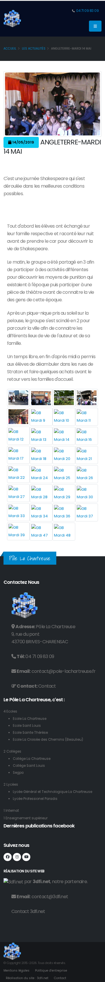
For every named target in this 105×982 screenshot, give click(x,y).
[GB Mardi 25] (63, 474)
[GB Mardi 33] (18, 512)
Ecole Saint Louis (27, 725)
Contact (47, 686)
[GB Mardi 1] (18, 398)
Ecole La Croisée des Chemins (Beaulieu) (48, 739)
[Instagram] (17, 857)
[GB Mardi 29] (63, 493)
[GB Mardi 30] (86, 493)
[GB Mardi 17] (18, 455)
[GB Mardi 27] (18, 493)
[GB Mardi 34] (41, 512)
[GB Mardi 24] (41, 474)
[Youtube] (26, 857)
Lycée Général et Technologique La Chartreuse (52, 791)
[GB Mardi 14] (63, 436)
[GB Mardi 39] (18, 531)
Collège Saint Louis (29, 765)
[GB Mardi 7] (18, 416)
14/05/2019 (22, 142)
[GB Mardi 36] (63, 512)
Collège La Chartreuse (31, 758)
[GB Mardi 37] (86, 512)
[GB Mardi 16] (86, 436)
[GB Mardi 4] (63, 398)
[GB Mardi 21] (86, 455)
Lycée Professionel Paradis (35, 798)
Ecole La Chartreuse (29, 718)
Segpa (18, 772)
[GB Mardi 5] (86, 398)
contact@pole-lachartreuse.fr (64, 671)
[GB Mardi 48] (63, 532)
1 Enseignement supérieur (26, 818)
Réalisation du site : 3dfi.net (27, 978)
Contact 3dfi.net (28, 911)
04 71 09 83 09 (87, 10)
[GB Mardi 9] (41, 417)
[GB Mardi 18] (41, 455)
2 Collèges (12, 751)
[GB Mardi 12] (18, 436)
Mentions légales (16, 970)
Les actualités (34, 48)
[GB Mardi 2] (41, 398)
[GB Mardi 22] (18, 474)
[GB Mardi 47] (41, 532)
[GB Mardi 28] (41, 493)
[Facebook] (8, 857)
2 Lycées (11, 784)
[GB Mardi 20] (63, 455)
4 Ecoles (10, 711)
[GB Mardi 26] (86, 474)
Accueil (10, 48)
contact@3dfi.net (50, 896)
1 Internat (11, 810)
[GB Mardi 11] (86, 417)
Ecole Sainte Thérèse (30, 732)
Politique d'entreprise (51, 970)
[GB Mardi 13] (41, 436)
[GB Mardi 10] (63, 417)
